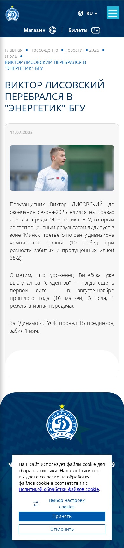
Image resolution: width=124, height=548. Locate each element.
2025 (94, 50)
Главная (14, 50)
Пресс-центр (44, 50)
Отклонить (62, 529)
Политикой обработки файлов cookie (59, 489)
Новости (74, 50)
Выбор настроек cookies (67, 503)
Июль (11, 56)
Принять (62, 516)
